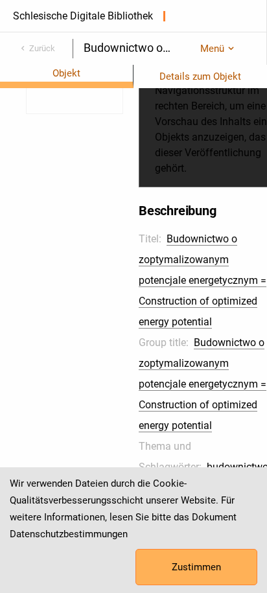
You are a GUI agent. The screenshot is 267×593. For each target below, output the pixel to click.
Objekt (66, 73)
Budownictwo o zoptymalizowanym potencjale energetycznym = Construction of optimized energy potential (202, 280)
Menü (212, 48)
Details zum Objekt (200, 76)
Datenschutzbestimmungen (69, 534)
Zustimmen (196, 567)
